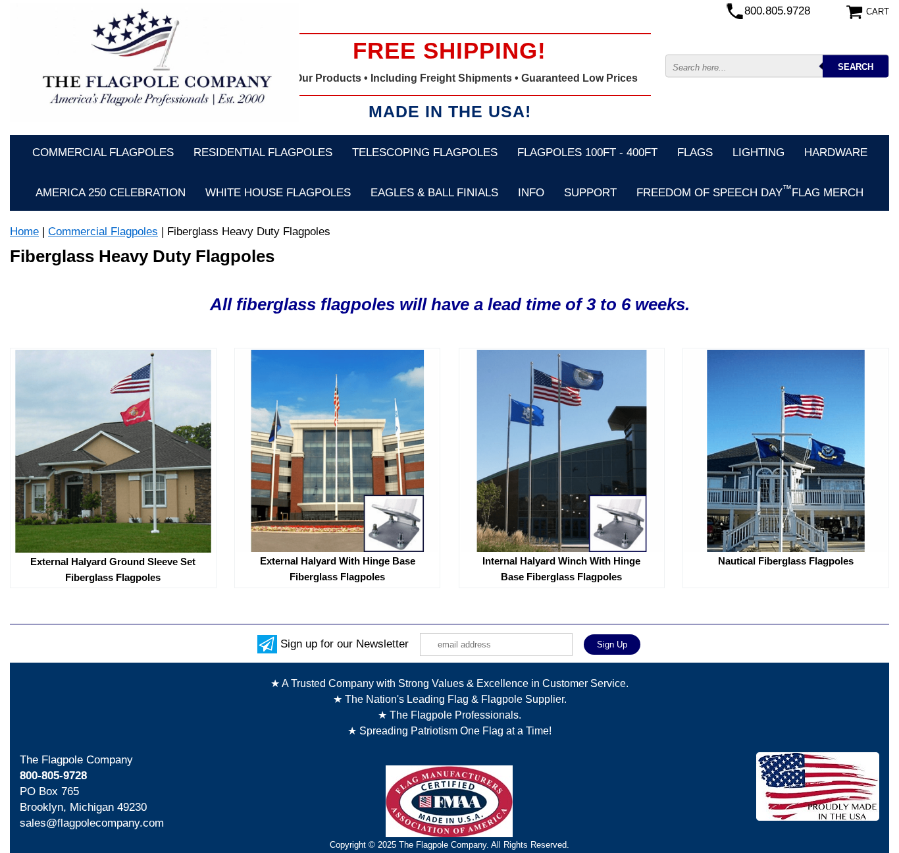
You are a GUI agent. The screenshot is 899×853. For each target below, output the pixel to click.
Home (24, 231)
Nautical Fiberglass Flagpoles (786, 560)
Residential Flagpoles (262, 152)
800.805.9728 (777, 11)
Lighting (758, 152)
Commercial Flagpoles (103, 152)
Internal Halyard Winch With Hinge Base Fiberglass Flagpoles (561, 568)
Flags (695, 152)
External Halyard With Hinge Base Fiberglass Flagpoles (337, 568)
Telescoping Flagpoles (425, 152)
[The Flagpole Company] (154, 62)
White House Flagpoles (278, 192)
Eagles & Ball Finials (434, 192)
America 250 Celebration (111, 192)
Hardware (835, 152)
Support (590, 192)
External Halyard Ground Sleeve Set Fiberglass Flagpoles (112, 569)
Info (531, 192)
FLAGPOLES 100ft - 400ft (587, 152)
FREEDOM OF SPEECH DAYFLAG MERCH (749, 191)
